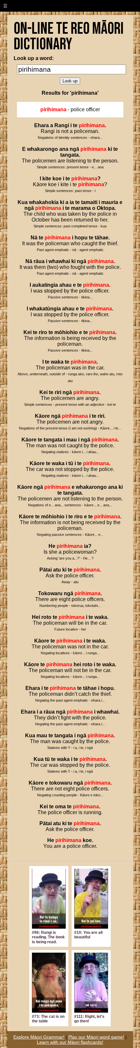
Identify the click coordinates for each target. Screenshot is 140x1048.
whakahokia (44, 202)
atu (57, 569)
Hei (36, 617)
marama (81, 208)
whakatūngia (45, 308)
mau (71, 439)
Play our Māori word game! (96, 1037)
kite (46, 178)
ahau (65, 285)
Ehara (41, 125)
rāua (39, 261)
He (52, 546)
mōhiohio (66, 332)
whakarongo (42, 149)
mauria (109, 202)
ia (72, 202)
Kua (23, 202)
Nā (34, 237)
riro (43, 332)
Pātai (45, 569)
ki (110, 149)
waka (57, 362)
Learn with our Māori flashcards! (70, 1042)
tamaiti (89, 202)
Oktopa (106, 208)
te (75, 125)
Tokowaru (50, 593)
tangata (69, 155)
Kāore (42, 416)
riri (58, 392)
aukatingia (45, 285)
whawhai (59, 261)
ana (63, 149)
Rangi (61, 125)
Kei (27, 332)
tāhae (101, 237)
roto (46, 617)
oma (60, 806)
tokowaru (60, 783)
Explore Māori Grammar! (38, 1037)
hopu (81, 237)
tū (70, 463)
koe (57, 178)
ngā (74, 149)
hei (77, 664)
